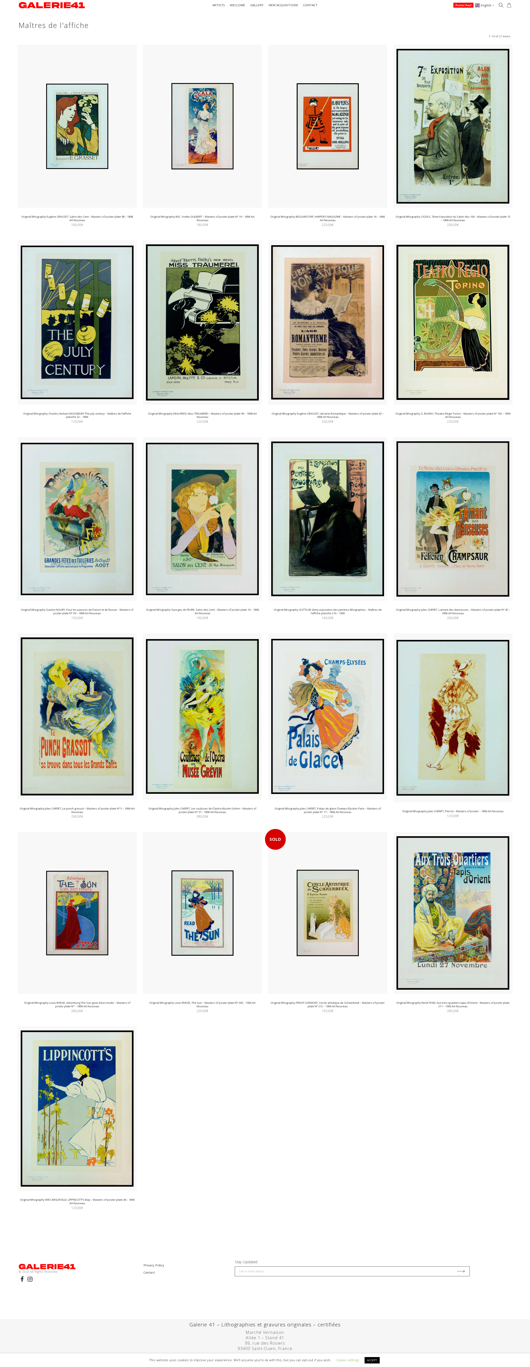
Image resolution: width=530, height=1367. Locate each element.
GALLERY (257, 5)
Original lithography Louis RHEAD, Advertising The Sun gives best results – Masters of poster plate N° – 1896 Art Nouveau (77, 1004)
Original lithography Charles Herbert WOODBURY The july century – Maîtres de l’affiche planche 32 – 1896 (77, 415)
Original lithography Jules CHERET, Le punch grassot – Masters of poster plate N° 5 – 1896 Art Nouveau (77, 810)
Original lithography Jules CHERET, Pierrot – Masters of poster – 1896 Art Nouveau (453, 811)
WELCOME (237, 5)
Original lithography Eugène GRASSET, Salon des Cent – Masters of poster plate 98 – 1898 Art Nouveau (77, 218)
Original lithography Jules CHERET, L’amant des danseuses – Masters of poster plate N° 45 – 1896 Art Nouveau (453, 611)
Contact (149, 1272)
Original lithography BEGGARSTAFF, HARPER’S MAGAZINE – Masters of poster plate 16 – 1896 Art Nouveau (327, 218)
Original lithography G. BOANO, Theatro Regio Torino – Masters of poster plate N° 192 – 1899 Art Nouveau (452, 415)
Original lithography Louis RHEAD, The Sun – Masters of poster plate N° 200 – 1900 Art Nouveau (202, 1004)
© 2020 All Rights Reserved (38, 1272)
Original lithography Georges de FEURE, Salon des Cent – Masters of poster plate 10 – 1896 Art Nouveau (202, 611)
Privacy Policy (153, 1265)
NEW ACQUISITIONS (283, 5)
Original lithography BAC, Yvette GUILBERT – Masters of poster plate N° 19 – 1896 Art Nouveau (202, 218)
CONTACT (310, 5)
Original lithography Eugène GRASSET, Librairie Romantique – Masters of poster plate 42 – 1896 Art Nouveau (328, 415)
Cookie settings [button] (347, 1360)
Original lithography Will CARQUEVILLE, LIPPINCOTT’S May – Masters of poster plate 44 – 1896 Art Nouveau (77, 1201)
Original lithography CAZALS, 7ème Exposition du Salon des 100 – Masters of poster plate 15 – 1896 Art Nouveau (453, 218)
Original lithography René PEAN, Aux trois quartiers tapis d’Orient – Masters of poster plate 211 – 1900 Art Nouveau (453, 1004)
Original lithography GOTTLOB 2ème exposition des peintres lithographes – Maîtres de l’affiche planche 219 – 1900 (328, 611)
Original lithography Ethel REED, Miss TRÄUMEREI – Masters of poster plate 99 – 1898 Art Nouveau (202, 415)
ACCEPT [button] (372, 1360)
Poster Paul (463, 5)
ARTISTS (218, 5)
